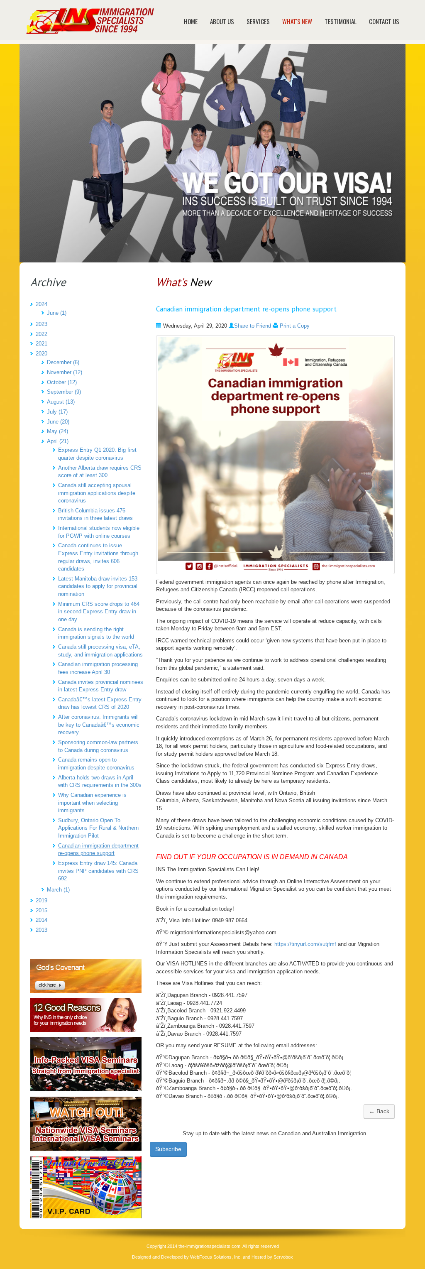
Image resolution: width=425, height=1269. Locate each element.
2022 (41, 334)
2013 (41, 930)
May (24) (57, 431)
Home (191, 21)
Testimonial (341, 21)
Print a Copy (295, 326)
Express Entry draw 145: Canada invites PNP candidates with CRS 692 (98, 871)
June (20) (58, 422)
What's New (297, 21)
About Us (222, 21)
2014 (41, 920)
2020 (41, 353)
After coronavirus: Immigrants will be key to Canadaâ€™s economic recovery (98, 724)
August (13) (61, 402)
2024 (41, 304)
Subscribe (168, 1149)
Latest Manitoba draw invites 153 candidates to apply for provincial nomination (97, 586)
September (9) (64, 392)
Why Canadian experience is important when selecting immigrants (92, 802)
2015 (41, 910)
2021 (41, 344)
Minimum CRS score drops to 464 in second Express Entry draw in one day (98, 611)
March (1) (58, 890)
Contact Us (384, 21)
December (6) (63, 362)
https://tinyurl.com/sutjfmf (305, 944)
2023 (41, 324)
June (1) (56, 313)
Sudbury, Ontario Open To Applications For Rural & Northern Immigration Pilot (98, 828)
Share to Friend (252, 326)
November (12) (64, 372)
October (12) (62, 382)
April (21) (57, 441)
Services (258, 21)
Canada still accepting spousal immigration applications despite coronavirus (96, 493)
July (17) (57, 412)
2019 (41, 900)
